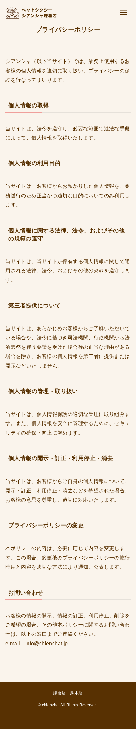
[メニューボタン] (123, 12)
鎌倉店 (59, 692)
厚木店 (76, 692)
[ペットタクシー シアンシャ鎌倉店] (30, 12)
